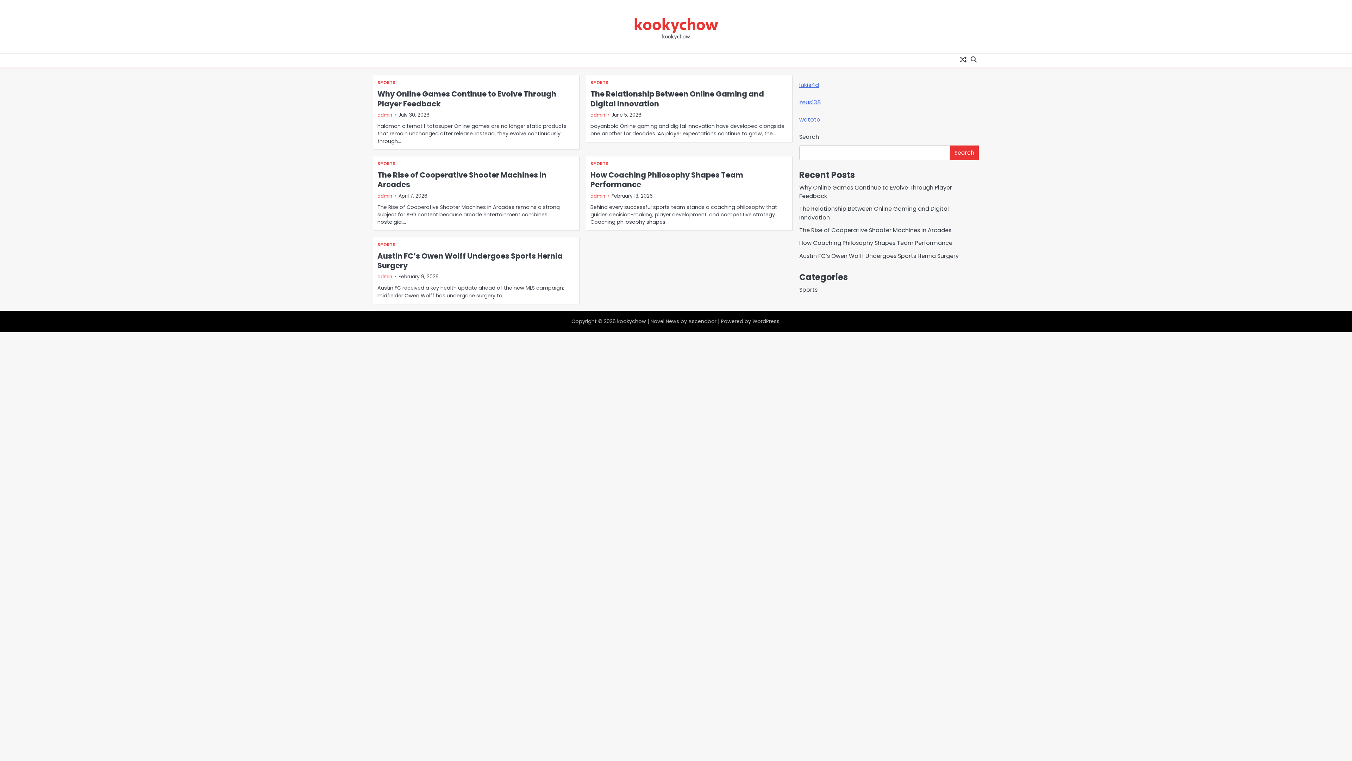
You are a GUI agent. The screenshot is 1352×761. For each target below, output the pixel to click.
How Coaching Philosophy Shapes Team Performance (666, 180)
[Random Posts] (963, 59)
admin (384, 115)
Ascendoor (702, 321)
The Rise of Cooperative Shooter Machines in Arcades (461, 180)
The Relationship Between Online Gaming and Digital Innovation (677, 99)
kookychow (676, 23)
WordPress (766, 321)
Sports (386, 83)
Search (809, 137)
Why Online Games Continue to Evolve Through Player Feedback (466, 99)
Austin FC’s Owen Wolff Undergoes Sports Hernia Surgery (470, 261)
